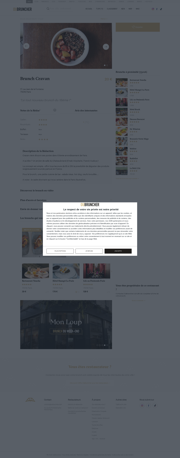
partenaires (60, 213)
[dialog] (90, 229)
